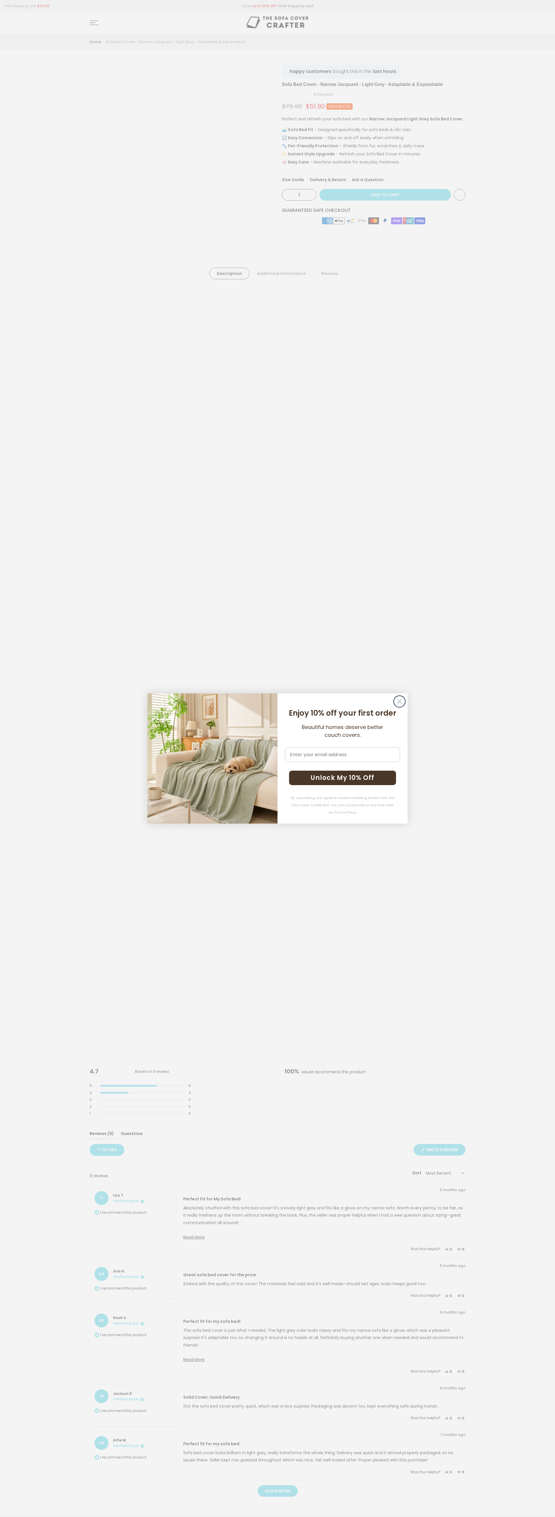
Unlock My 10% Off (342, 777)
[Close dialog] (399, 701)
